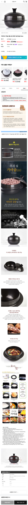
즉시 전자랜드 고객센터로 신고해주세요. (20, 100)
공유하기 (25, 32)
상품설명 (3, 88)
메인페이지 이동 (4, 1)
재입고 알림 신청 (20, 502)
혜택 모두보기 (19, 41)
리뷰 (17, 88)
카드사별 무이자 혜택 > (11, 51)
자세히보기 (20, 44)
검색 (24, 1)
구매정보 (10, 88)
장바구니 (26, 1)
